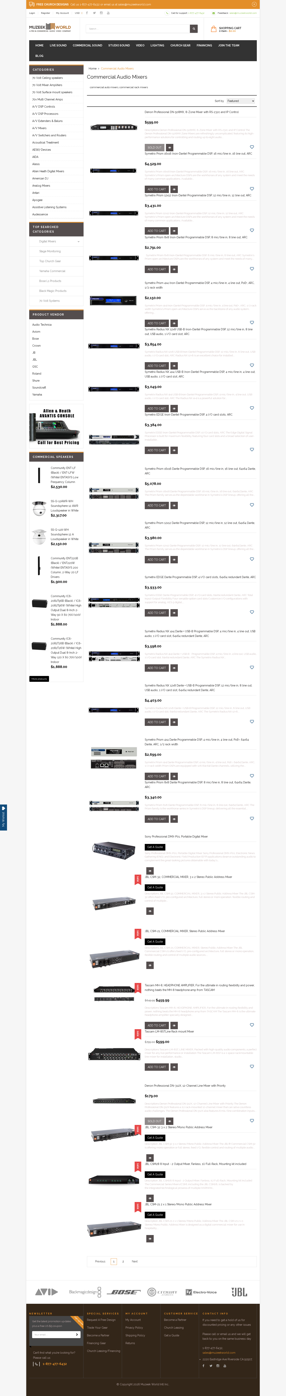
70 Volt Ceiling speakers (47, 77)
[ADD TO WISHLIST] (252, 147)
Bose (35, 338)
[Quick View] (169, 147)
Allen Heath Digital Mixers (48, 171)
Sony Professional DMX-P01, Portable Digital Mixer (176, 836)
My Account (62, 13)
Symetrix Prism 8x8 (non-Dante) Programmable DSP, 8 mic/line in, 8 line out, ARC (196, 237)
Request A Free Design (101, 1319)
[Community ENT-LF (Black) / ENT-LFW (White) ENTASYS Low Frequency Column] (39, 475)
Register (45, 13)
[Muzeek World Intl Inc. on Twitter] (94, 13)
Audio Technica (42, 324)
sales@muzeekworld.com (219, 1352)
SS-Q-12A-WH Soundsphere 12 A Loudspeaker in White (64, 534)
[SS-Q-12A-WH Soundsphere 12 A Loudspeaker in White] (39, 537)
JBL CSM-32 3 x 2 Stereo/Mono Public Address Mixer (178, 1127)
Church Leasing (174, 1327)
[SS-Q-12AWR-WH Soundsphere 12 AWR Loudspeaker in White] (39, 508)
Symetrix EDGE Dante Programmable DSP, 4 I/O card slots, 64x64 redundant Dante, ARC (200, 577)
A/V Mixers (39, 128)
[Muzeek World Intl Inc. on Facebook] (87, 13)
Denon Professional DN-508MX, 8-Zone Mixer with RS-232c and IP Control (192, 112)
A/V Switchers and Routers (49, 135)
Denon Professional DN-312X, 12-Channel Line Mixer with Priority (185, 1085)
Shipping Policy (135, 1335)
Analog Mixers (41, 185)
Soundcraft (39, 387)
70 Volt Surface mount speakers (52, 92)
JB (33, 352)
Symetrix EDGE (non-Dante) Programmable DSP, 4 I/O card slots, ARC (188, 414)
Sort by (219, 101)
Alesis (36, 164)
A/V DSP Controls (43, 106)
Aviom (36, 331)
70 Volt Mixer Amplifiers (47, 85)
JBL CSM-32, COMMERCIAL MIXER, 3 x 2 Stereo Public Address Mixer (188, 876)
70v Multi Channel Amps (47, 99)
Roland (36, 373)
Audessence (40, 214)
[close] (254, 4)
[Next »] (134, 1261)
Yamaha (37, 394)
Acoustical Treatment (45, 142)
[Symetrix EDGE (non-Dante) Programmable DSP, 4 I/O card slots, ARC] (114, 439)
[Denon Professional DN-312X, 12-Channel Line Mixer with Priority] (114, 1100)
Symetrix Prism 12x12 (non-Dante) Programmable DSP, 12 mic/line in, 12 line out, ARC (198, 195)
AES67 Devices (41, 149)
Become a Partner (98, 1335)
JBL (34, 359)
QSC (35, 366)
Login (32, 13)
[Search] (194, 29)
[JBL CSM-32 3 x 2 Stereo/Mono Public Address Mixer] (114, 1134)
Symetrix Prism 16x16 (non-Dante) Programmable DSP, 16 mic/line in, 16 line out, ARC (198, 153)
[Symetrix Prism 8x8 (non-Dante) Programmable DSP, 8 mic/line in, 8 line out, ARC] (114, 258)
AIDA (35, 156)
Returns (130, 1343)
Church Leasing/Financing (103, 1351)
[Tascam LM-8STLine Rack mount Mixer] (114, 1056)
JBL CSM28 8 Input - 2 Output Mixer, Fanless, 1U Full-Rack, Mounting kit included (195, 1164)
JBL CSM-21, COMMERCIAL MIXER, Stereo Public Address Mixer (185, 931)
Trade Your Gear (97, 1327)
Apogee (37, 200)
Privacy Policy (134, 1327)
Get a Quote (171, 1335)
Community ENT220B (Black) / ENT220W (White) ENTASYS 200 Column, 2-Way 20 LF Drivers (64, 567)
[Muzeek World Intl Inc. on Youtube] (108, 13)
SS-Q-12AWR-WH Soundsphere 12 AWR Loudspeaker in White (64, 506)
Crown (36, 345)
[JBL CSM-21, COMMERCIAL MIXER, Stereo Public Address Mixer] (114, 956)
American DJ (40, 178)
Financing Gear (96, 1343)
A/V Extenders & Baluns (47, 121)
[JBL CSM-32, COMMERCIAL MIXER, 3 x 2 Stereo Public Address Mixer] (114, 902)
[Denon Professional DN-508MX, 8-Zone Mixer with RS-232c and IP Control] (114, 127)
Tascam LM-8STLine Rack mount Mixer (169, 1031)
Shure (35, 380)
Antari (35, 192)
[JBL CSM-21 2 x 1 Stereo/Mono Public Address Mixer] (114, 1229)
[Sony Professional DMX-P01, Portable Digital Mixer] (114, 849)
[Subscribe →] (77, 1335)
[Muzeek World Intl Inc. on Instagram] (101, 13)
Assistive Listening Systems (49, 207)
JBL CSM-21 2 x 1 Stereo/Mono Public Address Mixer (178, 1204)
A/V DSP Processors (45, 113)
